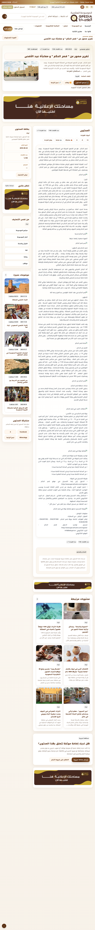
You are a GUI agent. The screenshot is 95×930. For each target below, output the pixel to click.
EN (87, 7)
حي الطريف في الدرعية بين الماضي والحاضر (18, 381)
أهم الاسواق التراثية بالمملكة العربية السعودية (17, 409)
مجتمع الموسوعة (22, 230)
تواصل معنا (19, 28)
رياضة (26, 257)
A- (82, 140)
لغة (26, 250)
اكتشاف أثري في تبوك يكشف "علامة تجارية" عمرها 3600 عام (76, 670)
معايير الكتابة (77, 31)
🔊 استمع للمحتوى (82, 82)
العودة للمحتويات (10, 37)
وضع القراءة (48, 140)
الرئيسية (88, 25)
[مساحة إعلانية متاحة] (47, 107)
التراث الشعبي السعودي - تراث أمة (17, 326)
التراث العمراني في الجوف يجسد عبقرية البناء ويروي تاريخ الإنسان (50, 714)
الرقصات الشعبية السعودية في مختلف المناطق (17, 354)
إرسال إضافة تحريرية (81, 759)
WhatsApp (23, 437)
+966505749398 (6, 2)
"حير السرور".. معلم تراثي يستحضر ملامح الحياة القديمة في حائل (77, 714)
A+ (87, 140)
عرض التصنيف (22, 175)
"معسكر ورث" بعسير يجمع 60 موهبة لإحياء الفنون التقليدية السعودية (49, 672)
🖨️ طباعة (59, 140)
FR (91, 7)
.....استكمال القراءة (74, 71)
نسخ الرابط (10, 437)
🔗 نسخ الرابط (56, 82)
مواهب (25, 263)
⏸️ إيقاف (68, 82)
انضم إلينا (7, 28)
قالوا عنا (88, 31)
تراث (75, 49)
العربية (77, 76)
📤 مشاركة (68, 140)
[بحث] (4, 16)
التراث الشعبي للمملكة (20, 300)
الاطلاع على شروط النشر (60, 759)
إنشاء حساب (7, 7)
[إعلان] (17, 199)
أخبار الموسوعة (22, 237)
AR (82, 7)
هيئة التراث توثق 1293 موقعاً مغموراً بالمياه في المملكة (49, 628)
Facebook (23, 432)
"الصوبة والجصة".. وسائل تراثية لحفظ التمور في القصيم (78, 629)
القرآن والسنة (23, 243)
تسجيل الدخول (19, 7)
